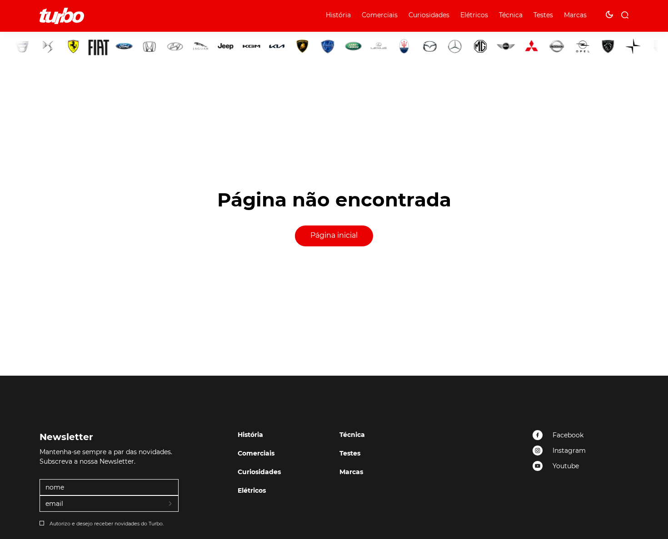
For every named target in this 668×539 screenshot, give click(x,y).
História (338, 15)
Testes (543, 15)
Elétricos (474, 15)
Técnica (511, 15)
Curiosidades (429, 15)
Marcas (575, 15)
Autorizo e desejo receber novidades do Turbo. (107, 523)
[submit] (171, 504)
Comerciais (380, 15)
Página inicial (334, 235)
